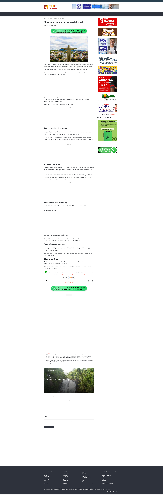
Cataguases (65, 475)
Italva (103, 476)
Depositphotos (112, 114)
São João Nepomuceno (87, 477)
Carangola (46, 473)
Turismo (90, 13)
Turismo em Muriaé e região (59, 379)
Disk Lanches (65, 1)
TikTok (86, 280)
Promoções (84, 1)
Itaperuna (103, 477)
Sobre (79, 488)
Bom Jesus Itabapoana (106, 473)
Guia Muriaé (47, 25)
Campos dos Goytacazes (106, 475)
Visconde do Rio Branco (87, 483)
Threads (82, 280)
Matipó (83, 472)
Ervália (64, 481)
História (70, 13)
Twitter (90, 280)
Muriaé (45, 483)
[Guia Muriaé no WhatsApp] (69, 31)
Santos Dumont (85, 476)
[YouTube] (51, 363)
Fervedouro (46, 479)
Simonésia (84, 479)
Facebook (63, 280)
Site (71, 421)
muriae (69, 295)
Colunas (58, 13)
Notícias (75, 13)
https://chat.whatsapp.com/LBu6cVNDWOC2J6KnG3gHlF (73, 274)
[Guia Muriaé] (50, 7)
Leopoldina (65, 480)
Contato (51, 1)
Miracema (103, 479)
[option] (69, 380)
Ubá (83, 480)
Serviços (80, 13)
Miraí (45, 480)
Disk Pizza (72, 1)
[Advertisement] (69, 88)
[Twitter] (49, 363)
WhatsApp (71, 282)
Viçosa (83, 481)
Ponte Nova (84, 473)
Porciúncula (104, 481)
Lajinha (64, 477)
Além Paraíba (65, 473)
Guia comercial (64, 13)
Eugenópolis (46, 477)
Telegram (77, 280)
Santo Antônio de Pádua (106, 483)
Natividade (104, 480)
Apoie (98, 488)
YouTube (66, 282)
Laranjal (64, 479)
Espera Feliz (46, 476)
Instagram (68, 280)
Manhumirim (84, 471)
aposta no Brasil (49, 67)
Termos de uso (84, 488)
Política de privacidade (92, 488)
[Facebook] (48, 363)
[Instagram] (52, 363)
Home (46, 13)
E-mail (46, 421)
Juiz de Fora (65, 476)
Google (73, 280)
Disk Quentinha (78, 1)
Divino (45, 475)
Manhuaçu (65, 483)
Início (46, 18)
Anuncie (46, 1)
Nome (45, 416)
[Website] (46, 363)
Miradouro (46, 481)
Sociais (85, 13)
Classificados (52, 13)
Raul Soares (84, 475)
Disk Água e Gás (58, 1)
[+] (47, 483)
